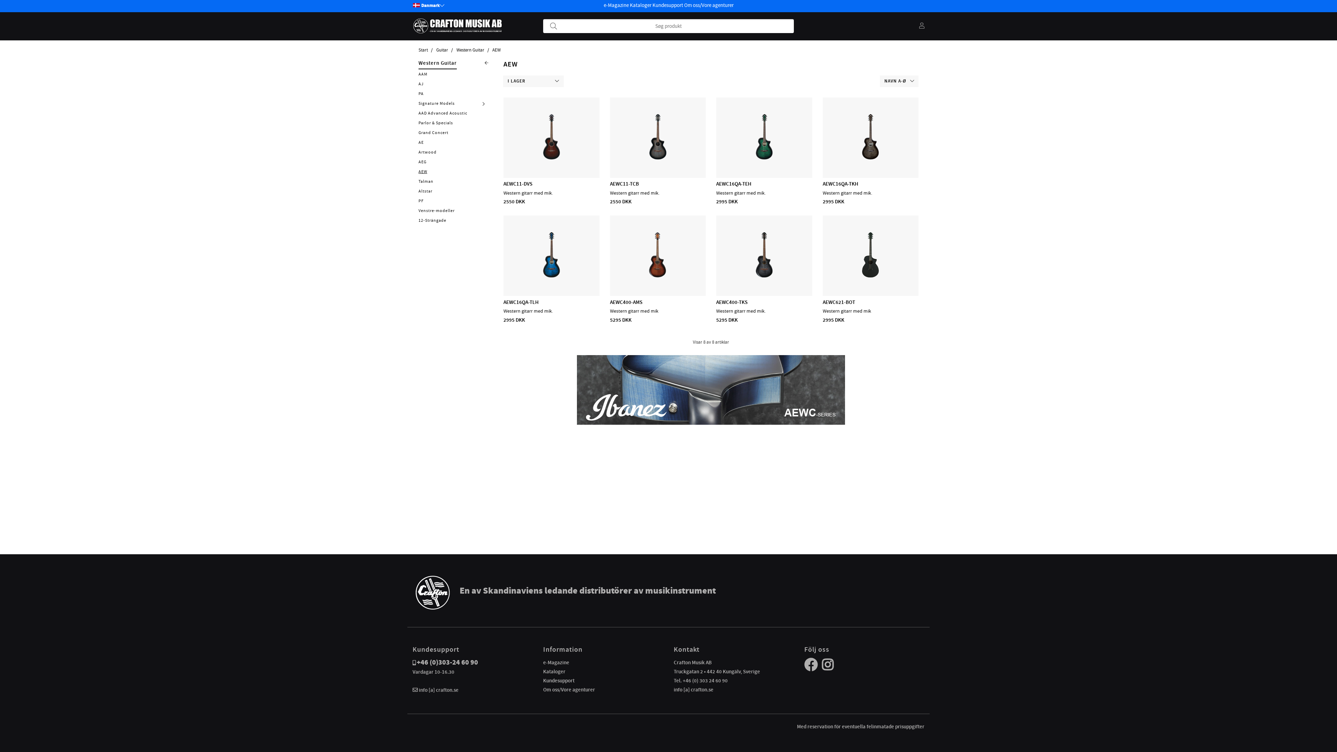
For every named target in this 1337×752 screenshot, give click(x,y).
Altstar (425, 191)
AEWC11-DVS (517, 183)
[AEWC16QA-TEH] (764, 157)
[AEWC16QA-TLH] (551, 275)
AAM (423, 74)
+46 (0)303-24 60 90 (447, 662)
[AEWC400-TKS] (764, 275)
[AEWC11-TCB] (657, 157)
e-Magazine (616, 5)
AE (421, 142)
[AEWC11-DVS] (551, 157)
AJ (421, 84)
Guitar (442, 50)
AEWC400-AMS (626, 302)
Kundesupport (667, 5)
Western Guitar (470, 50)
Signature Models (437, 103)
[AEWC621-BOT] (870, 275)
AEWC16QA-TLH (521, 302)
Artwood (428, 152)
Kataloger (640, 5)
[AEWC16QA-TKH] (870, 157)
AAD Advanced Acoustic (443, 113)
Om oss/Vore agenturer (709, 5)
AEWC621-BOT (839, 302)
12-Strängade (432, 220)
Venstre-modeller (437, 210)
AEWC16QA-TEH (733, 183)
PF (421, 201)
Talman (426, 181)
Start (423, 50)
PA (421, 93)
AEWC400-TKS (732, 302)
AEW (496, 50)
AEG (423, 162)
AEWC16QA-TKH (840, 183)
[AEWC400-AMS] (657, 275)
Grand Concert (433, 132)
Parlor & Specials (436, 123)
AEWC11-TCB (624, 183)
